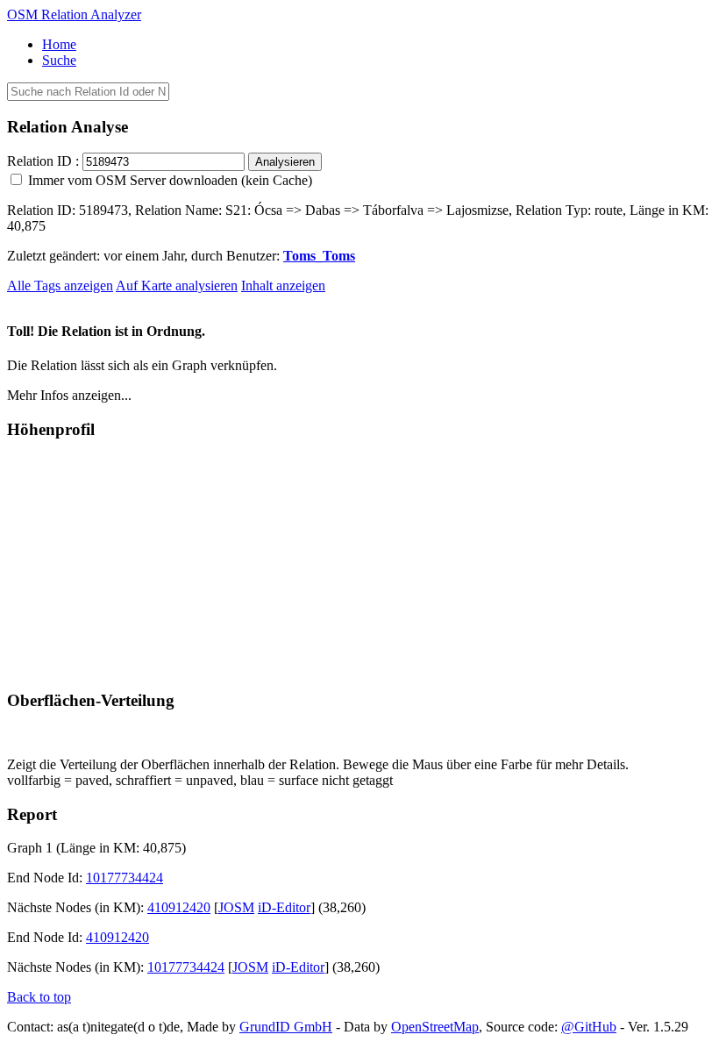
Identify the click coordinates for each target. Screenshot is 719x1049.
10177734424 (124, 877)
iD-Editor (284, 907)
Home (59, 44)
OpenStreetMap (435, 1026)
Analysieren (285, 161)
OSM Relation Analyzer (74, 14)
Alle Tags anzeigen (60, 285)
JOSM (236, 907)
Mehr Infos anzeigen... (69, 395)
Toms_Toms (319, 255)
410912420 (178, 907)
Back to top (39, 996)
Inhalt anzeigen (283, 285)
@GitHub (588, 1026)
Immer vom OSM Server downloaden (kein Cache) (168, 180)
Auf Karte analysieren (177, 285)
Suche (59, 60)
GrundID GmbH (285, 1026)
